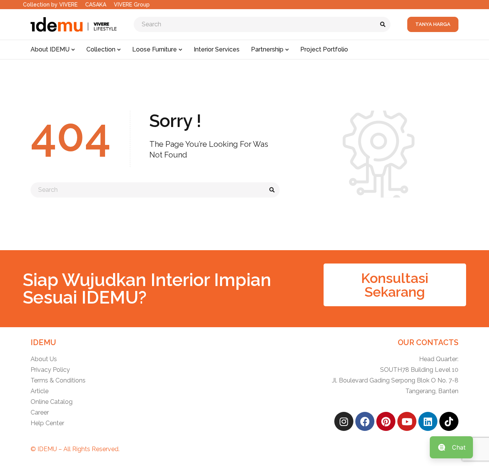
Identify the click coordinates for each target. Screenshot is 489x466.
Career (40, 412)
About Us (44, 359)
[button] (395, 285)
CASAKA (95, 5)
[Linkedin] (427, 421)
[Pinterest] (385, 421)
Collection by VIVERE (50, 5)
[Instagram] (343, 421)
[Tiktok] (448, 421)
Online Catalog (52, 401)
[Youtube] (406, 421)
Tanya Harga (432, 24)
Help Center (47, 423)
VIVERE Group (132, 5)
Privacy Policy (50, 369)
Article (40, 391)
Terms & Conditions (58, 380)
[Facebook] (364, 421)
